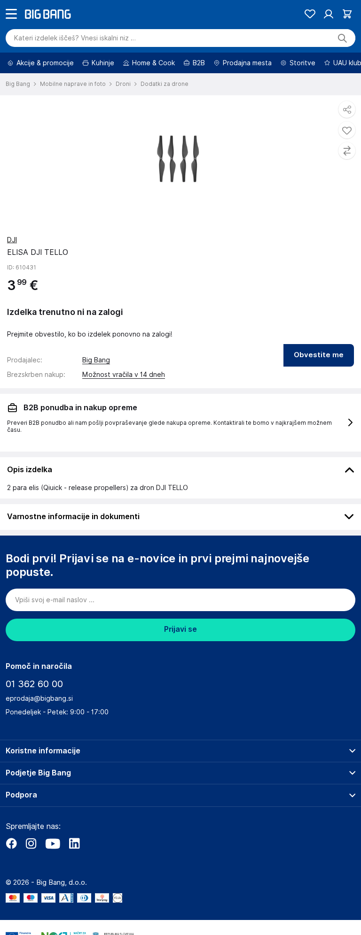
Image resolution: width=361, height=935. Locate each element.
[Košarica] (347, 40)
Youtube (52, 869)
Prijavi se (180, 655)
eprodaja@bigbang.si (39, 724)
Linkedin (74, 869)
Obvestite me (319, 381)
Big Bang (96, 386)
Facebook (11, 869)
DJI (12, 266)
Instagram (31, 869)
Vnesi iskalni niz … (75, 64)
